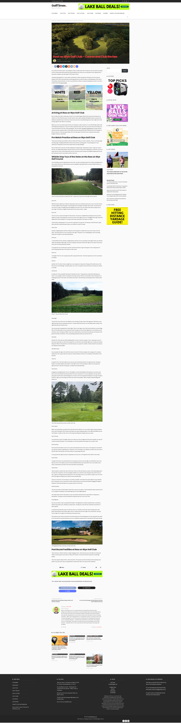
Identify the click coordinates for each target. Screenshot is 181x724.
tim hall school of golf (87, 581)
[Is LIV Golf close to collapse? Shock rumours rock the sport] (94, 659)
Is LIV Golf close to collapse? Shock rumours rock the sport (94, 665)
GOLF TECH (63, 13)
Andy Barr (59, 59)
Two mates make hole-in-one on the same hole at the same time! (117, 182)
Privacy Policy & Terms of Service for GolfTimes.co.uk (20, 707)
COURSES (105, 13)
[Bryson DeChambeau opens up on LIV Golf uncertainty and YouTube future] (60, 654)
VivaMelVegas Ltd (92, 716)
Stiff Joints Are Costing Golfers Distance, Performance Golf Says (93, 638)
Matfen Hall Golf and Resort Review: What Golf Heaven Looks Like (62, 601)
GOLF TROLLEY (71, 13)
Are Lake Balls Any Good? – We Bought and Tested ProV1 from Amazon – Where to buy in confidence (67, 688)
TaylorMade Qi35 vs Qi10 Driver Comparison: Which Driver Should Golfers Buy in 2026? (59, 648)
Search (108, 68)
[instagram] (126, 721)
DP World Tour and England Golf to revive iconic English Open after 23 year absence (77, 639)
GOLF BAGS (98, 13)
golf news (56, 581)
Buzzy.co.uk (110, 707)
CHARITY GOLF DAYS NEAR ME (117, 13)
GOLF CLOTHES (80, 13)
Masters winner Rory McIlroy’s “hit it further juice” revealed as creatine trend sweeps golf (77, 657)
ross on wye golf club (66, 581)
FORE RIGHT (15, 685)
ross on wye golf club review (76, 581)
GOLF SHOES (15, 701)
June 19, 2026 (110, 175)
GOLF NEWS (54, 13)
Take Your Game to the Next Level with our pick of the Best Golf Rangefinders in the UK (68, 683)
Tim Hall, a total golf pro (87, 128)
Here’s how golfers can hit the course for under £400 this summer (116, 191)
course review (63, 82)
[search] (128, 1)
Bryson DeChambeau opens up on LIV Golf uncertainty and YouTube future (59, 657)
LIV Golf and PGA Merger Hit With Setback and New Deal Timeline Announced (91, 601)
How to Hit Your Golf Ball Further (64, 701)
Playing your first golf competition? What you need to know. (67, 693)
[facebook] (123, 721)
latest (60, 581)
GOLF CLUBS (90, 13)
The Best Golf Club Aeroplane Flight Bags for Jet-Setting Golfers (68, 698)
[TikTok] (128, 721)
